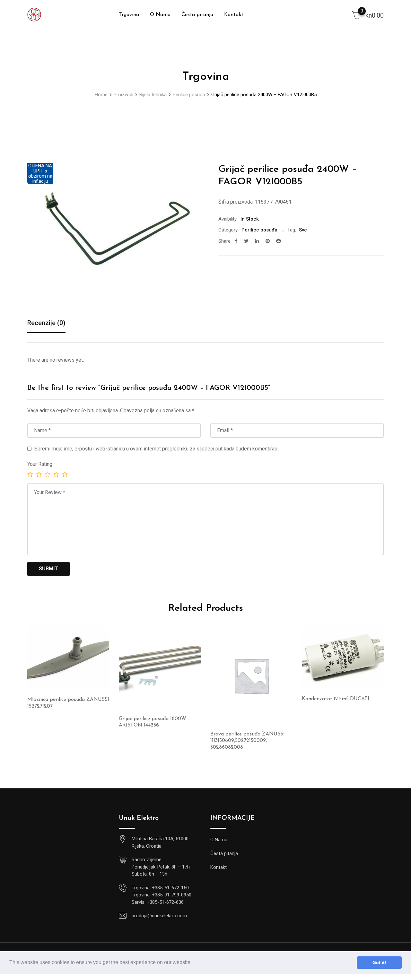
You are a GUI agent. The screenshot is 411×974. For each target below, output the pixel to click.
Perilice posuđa (259, 230)
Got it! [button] (379, 962)
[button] (194, 963)
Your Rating (39, 464)
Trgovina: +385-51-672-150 (160, 888)
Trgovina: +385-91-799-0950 (161, 895)
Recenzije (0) (46, 323)
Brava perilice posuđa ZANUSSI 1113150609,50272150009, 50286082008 (247, 741)
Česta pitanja (197, 14)
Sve (303, 230)
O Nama (160, 14)
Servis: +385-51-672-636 (158, 902)
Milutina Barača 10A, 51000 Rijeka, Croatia (160, 842)
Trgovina (129, 14)
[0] (356, 14)
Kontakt (233, 14)
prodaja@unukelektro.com (159, 916)
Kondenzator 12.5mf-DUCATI (335, 698)
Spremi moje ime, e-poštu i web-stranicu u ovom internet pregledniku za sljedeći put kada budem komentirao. (156, 449)
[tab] (46, 323)
